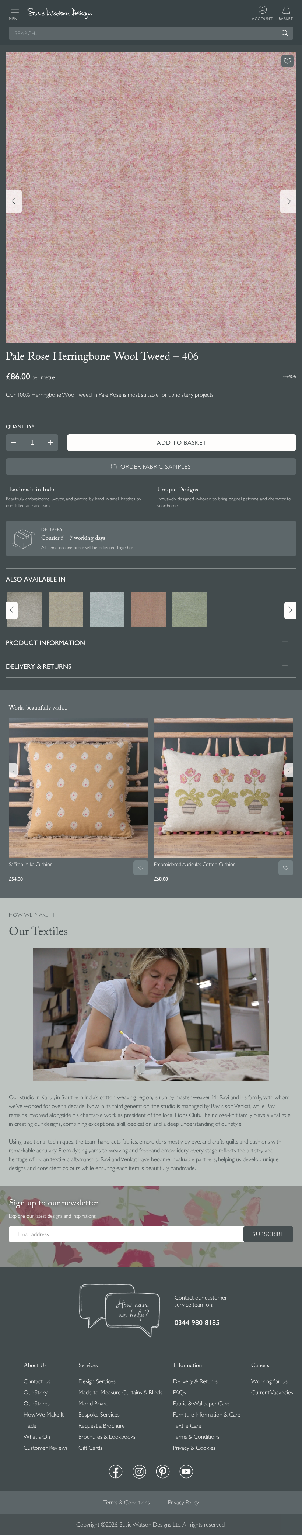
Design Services (97, 1381)
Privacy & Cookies (194, 1448)
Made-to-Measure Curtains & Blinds (120, 1392)
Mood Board (93, 1403)
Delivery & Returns (195, 1381)
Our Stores (37, 1403)
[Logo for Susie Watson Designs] (60, 14)
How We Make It (44, 1414)
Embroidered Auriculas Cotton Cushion (195, 864)
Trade (30, 1425)
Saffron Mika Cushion (31, 864)
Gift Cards (90, 1448)
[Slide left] (14, 201)
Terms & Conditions (196, 1437)
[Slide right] (288, 201)
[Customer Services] (120, 1311)
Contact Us (37, 1381)
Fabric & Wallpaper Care (201, 1403)
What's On (37, 1437)
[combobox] (151, 33)
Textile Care (187, 1425)
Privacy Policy (183, 1502)
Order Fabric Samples (155, 466)
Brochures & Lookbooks (107, 1437)
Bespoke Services (99, 1414)
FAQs (179, 1392)
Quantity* (20, 427)
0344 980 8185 (197, 1322)
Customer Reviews (46, 1448)
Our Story (36, 1392)
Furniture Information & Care (206, 1414)
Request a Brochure (101, 1425)
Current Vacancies (272, 1392)
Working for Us (269, 1381)
